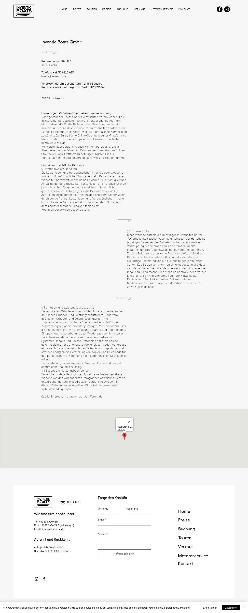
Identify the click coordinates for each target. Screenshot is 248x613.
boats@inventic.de (53, 76)
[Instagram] (227, 9)
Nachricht (103, 534)
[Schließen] (244, 607)
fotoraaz (59, 98)
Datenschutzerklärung (178, 607)
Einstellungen (210, 607)
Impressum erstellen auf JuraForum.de (77, 396)
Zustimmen (231, 607)
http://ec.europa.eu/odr (76, 139)
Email (101, 519)
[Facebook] (220, 9)
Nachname (132, 508)
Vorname (103, 508)
